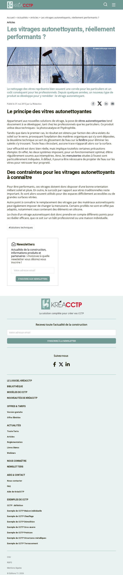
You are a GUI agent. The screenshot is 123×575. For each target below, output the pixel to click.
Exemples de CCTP (17, 499)
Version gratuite (15, 412)
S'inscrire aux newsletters (32, 278)
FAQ (9, 486)
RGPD (9, 562)
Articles (34, 17)
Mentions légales (14, 568)
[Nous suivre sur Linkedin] (68, 364)
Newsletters (15, 466)
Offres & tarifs (16, 406)
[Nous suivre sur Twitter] (62, 364)
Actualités (22, 17)
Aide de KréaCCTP (15, 491)
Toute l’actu (13, 431)
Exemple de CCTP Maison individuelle (24, 511)
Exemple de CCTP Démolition (21, 522)
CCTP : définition (15, 505)
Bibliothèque (15, 386)
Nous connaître (16, 460)
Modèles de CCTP (17, 392)
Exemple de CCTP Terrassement (22, 543)
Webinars (11, 453)
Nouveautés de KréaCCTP (22, 397)
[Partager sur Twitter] (100, 104)
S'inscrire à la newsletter (61, 340)
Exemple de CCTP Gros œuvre (21, 527)
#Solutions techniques (21, 227)
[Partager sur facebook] (94, 103)
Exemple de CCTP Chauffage (20, 516)
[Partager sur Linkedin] (107, 103)
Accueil (11, 17)
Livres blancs (13, 447)
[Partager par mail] (113, 103)
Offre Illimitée (13, 417)
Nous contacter (14, 481)
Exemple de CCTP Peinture (20, 532)
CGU (9, 557)
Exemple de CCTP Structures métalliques (26, 538)
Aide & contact (16, 475)
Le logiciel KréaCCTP (19, 380)
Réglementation (14, 442)
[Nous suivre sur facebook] (55, 364)
